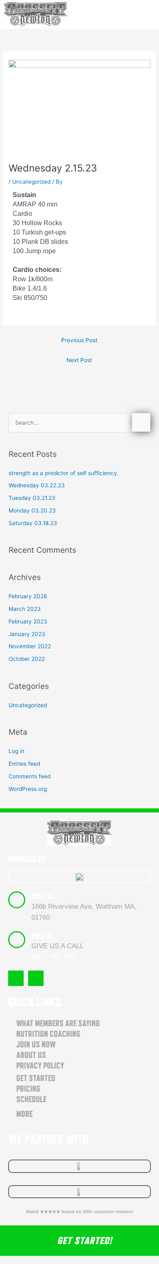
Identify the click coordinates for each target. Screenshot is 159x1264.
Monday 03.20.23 (32, 510)
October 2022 (27, 659)
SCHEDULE (31, 1099)
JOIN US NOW (35, 1044)
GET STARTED (35, 1078)
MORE (24, 1114)
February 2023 (28, 621)
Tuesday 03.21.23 (32, 498)
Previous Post (79, 340)
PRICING (28, 1089)
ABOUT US (31, 1055)
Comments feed (30, 776)
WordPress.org (28, 789)
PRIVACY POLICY (40, 1066)
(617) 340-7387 (54, 957)
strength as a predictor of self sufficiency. (64, 473)
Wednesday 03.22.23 (37, 485)
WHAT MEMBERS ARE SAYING (58, 1023)
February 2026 (28, 596)
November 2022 (30, 646)
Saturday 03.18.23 (33, 523)
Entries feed (24, 763)
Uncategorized (31, 181)
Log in (16, 751)
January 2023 (27, 634)
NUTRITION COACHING (48, 1034)
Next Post (79, 360)
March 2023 (25, 609)
